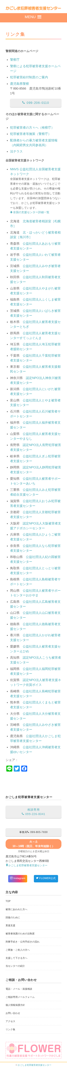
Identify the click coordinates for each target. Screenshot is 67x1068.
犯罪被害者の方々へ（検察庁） (32, 127)
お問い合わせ (13, 1013)
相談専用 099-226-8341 (34, 812)
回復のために (13, 917)
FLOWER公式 (47, 878)
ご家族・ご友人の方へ (18, 949)
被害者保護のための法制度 (20, 933)
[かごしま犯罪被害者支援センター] (33, 8)
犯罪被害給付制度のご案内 (29, 77)
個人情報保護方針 (15, 1005)
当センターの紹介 (15, 966)
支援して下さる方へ (16, 958)
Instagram (19, 878)
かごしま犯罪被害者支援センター (34, 1065)
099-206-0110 (37, 103)
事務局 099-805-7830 (33, 832)
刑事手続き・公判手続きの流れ (22, 941)
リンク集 (10, 1029)
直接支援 (10, 925)
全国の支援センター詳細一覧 (30, 212)
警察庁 (15, 59)
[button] (30, 17)
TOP (8, 901)
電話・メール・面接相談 (19, 988)
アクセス (10, 1021)
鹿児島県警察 (19, 83)
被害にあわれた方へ (16, 909)
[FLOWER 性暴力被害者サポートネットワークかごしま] (33, 1050)
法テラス (16, 151)
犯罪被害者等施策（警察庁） (30, 134)
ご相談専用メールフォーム (20, 997)
